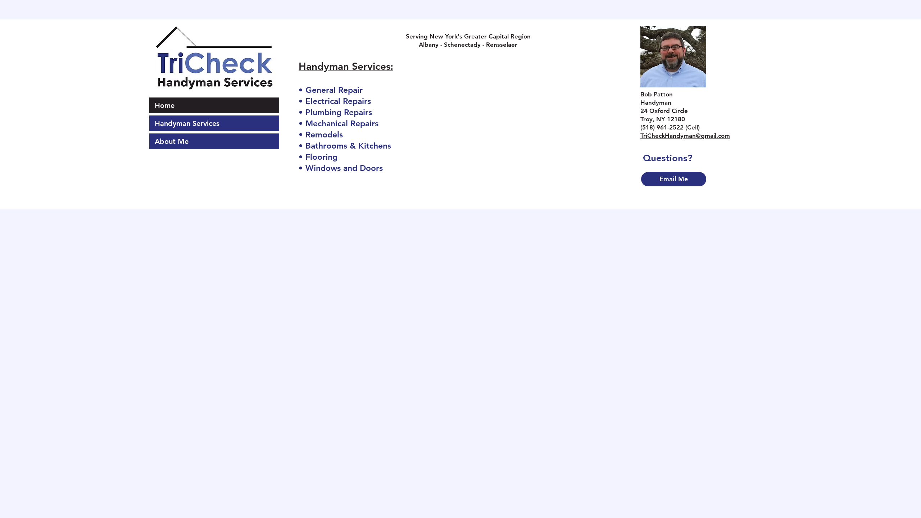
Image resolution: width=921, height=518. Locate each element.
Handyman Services (187, 123)
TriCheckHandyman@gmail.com (685, 135)
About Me (172, 141)
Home (164, 105)
